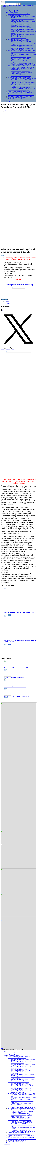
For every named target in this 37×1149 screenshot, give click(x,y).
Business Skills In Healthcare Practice (17, 15)
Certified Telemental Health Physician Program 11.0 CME (21, 50)
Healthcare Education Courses (11, 12)
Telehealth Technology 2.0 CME (18, 81)
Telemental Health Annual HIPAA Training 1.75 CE (23, 88)
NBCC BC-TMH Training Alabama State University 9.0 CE (17, 696)
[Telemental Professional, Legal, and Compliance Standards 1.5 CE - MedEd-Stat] (18, 6)
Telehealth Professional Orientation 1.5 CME (21, 79)
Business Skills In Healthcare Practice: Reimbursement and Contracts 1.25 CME (21, 27)
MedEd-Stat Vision (12, 11)
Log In (5, 100)
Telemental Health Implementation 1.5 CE (14, 677)
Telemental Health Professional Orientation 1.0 (22, 67)
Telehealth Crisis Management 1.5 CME (20, 87)
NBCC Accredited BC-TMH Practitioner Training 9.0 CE (19, 612)
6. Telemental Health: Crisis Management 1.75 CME (23, 63)
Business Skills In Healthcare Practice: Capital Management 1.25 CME (22, 24)
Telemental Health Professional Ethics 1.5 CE (15, 687)
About (5, 9)
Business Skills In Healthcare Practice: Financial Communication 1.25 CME (22, 19)
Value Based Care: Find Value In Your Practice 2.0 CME (21, 95)
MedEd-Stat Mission (13, 10)
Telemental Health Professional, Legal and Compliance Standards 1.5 (21, 73)
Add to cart (4, 299)
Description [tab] (7, 303)
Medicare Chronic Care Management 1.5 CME (19, 91)
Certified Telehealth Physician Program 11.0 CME (19, 77)
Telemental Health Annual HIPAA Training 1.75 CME (23, 64)
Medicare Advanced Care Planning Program (18, 90)
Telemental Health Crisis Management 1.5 (21, 76)
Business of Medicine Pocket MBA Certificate (19, 14)
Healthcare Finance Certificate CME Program (18, 39)
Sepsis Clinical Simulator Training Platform (18, 97)
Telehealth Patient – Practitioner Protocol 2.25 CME (23, 78)
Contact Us (7, 101)
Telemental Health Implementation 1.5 (20, 71)
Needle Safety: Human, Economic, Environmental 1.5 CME (22, 96)
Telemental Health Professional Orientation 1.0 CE (16, 667)
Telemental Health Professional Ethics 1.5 (21, 74)
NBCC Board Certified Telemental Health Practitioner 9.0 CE (22, 66)
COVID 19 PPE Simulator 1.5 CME (15, 98)
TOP (2, 1048)
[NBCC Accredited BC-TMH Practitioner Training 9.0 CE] (20, 599)
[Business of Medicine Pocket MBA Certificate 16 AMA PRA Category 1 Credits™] (20, 627)
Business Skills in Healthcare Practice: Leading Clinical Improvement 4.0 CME (22, 37)
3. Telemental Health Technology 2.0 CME (21, 57)
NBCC (7, 301)
